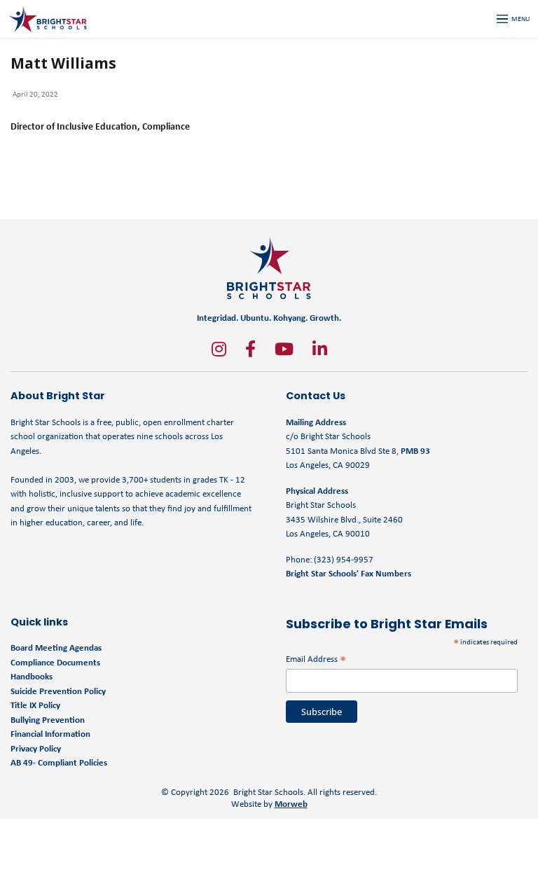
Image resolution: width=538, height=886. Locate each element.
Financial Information (50, 734)
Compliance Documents (55, 662)
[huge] (219, 348)
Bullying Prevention (48, 720)
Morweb (291, 804)
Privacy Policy (36, 748)
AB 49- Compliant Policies (59, 762)
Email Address (316, 658)
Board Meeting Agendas (56, 647)
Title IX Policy (36, 705)
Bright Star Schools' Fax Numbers (348, 573)
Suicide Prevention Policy (58, 691)
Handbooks (32, 676)
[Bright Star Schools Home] (269, 268)
